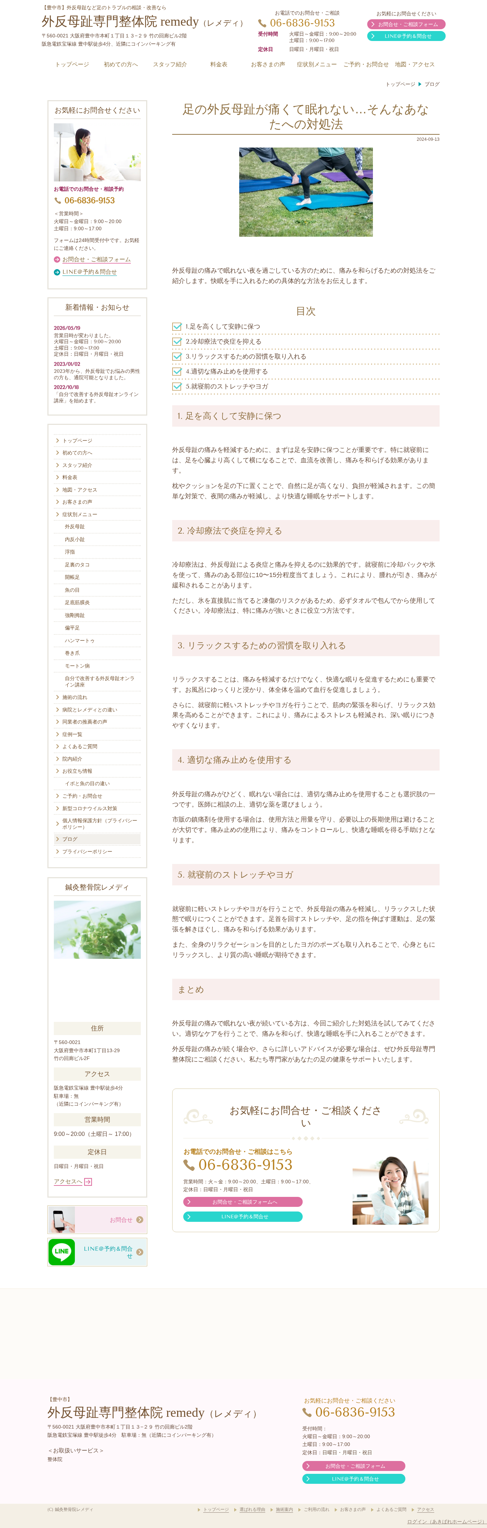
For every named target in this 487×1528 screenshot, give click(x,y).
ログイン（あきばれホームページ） (447, 1521)
